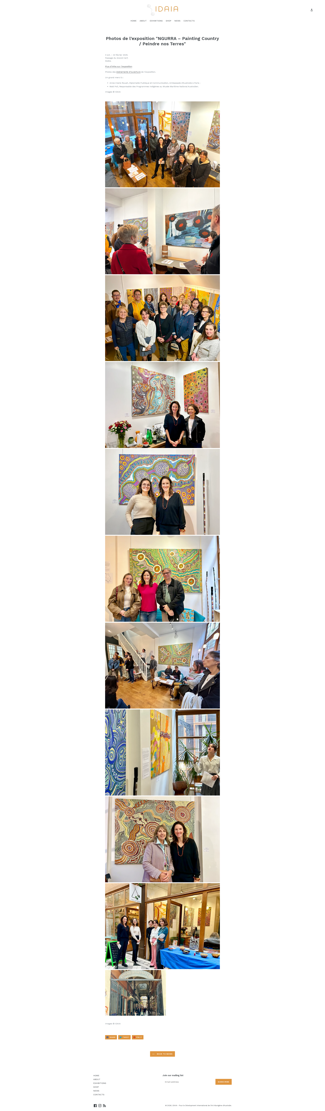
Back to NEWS (164, 1054)
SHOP (168, 21)
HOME (133, 21)
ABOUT (143, 21)
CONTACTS (189, 21)
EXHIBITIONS (156, 21)
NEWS (177, 21)
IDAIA (175, 1105)
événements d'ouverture (128, 72)
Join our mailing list (172, 1075)
